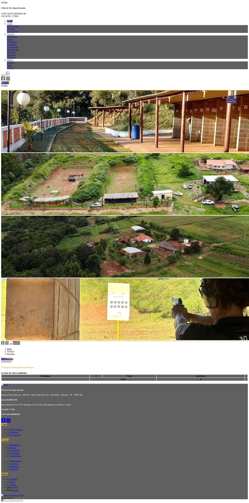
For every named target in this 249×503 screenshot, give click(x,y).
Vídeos (10, 68)
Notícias (10, 62)
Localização (12, 31)
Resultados (12, 44)
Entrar (10, 21)
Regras (10, 39)
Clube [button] (9, 23)
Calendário (12, 42)
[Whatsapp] (8, 75)
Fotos (9, 65)
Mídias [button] (10, 60)
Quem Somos (13, 26)
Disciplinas (12, 36)
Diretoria (11, 29)
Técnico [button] (10, 34)
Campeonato (12, 47)
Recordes (11, 52)
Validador (11, 57)
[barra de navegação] (10, 83)
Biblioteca (11, 55)
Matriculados (13, 49)
